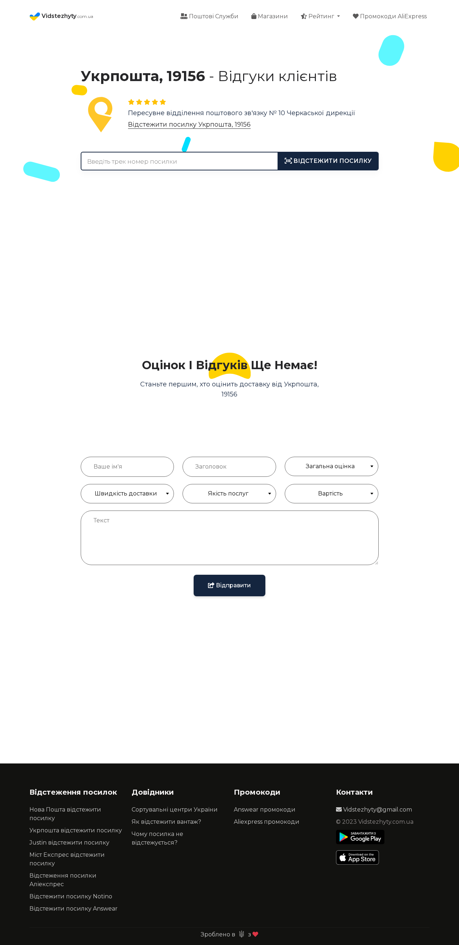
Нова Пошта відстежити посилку (65, 814)
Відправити (232, 585)
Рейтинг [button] (321, 16)
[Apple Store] (360, 857)
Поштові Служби (213, 16)
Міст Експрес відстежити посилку (67, 859)
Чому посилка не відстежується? (157, 838)
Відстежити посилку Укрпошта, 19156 (189, 124)
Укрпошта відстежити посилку (75, 830)
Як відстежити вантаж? (166, 821)
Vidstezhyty (66, 16)
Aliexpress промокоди (266, 821)
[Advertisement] (229, 283)
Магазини (272, 16)
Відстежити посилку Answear (73, 908)
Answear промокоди (264, 809)
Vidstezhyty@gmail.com (377, 809)
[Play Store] (360, 837)
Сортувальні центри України (175, 809)
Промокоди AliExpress (393, 16)
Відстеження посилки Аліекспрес (62, 880)
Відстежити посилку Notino (70, 896)
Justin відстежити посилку (69, 842)
